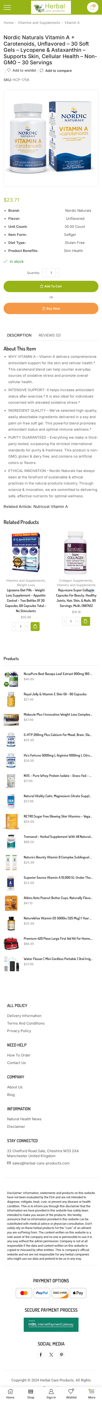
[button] (35, 626)
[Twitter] (51, 1355)
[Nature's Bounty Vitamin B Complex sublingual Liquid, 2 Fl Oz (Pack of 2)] (11, 862)
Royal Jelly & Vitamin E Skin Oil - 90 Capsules (55, 694)
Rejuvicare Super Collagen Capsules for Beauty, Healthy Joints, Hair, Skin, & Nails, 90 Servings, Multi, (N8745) (76, 598)
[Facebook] (41, 1355)
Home (9, 23)
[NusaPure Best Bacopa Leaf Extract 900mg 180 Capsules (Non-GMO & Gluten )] (11, 679)
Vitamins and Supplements (39, 23)
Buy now (53, 308)
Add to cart (53, 286)
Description (19, 335)
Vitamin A (72, 23)
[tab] (19, 335)
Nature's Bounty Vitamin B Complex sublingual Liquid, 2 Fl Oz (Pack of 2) (58, 857)
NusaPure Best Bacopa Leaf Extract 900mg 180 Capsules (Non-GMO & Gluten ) (58, 673)
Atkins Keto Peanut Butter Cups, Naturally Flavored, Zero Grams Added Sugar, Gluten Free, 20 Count (58, 898)
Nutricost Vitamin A (50, 506)
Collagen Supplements (75, 580)
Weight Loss (26, 585)
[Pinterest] (61, 1355)
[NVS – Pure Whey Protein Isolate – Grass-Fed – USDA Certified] (11, 781)
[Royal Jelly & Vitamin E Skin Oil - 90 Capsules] (11, 699)
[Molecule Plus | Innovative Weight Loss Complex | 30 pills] (11, 719)
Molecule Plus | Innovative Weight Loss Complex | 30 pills (58, 714)
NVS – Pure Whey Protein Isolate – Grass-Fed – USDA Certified (58, 775)
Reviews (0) (50, 335)
